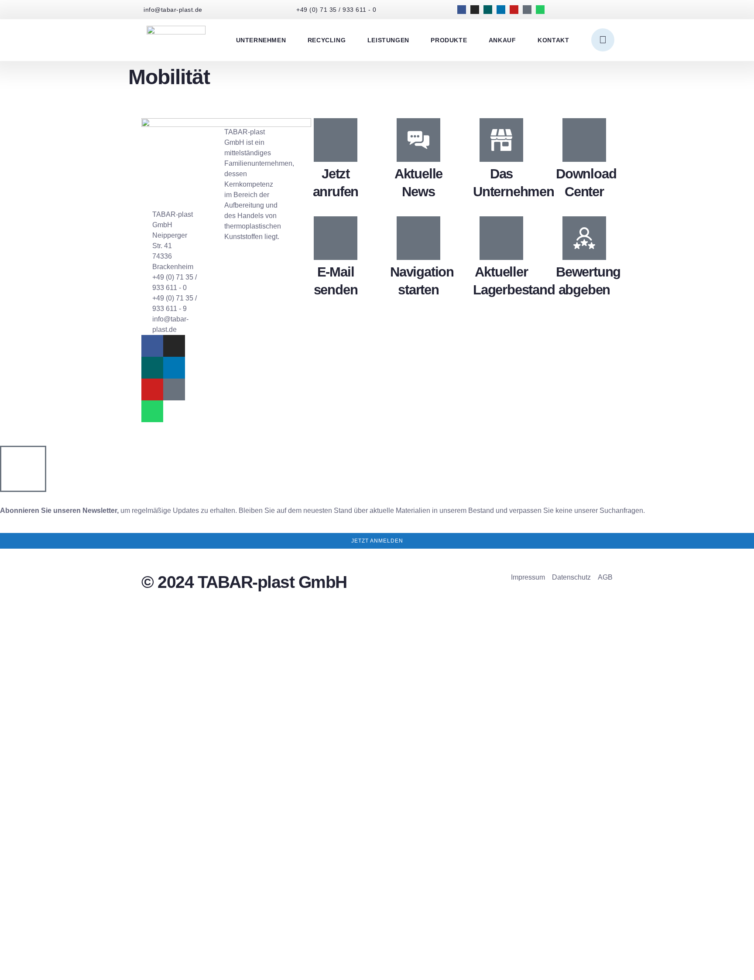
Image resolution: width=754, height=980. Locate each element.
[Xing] (487, 9)
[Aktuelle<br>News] (418, 140)
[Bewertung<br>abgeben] (584, 238)
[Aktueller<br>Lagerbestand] (501, 238)
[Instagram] (474, 9)
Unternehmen (261, 40)
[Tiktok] (527, 9)
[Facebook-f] (461, 9)
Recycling (327, 40)
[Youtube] (514, 9)
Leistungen (388, 40)
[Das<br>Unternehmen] (501, 140)
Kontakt (553, 40)
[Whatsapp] (540, 9)
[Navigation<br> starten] (418, 238)
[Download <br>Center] (584, 140)
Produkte (449, 40)
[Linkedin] (501, 9)
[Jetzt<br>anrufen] (335, 140)
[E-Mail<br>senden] (335, 238)
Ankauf (502, 40)
